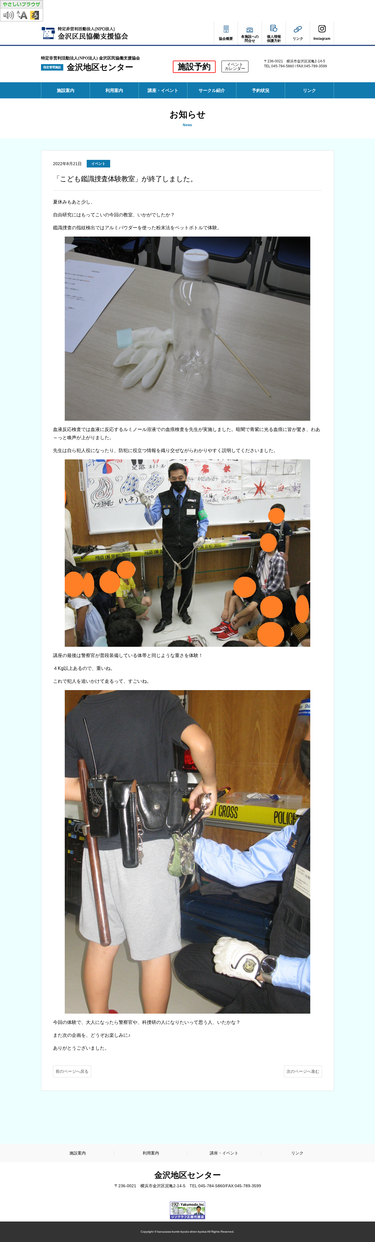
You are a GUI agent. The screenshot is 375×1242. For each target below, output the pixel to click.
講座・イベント (163, 90)
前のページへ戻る (72, 1071)
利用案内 (114, 90)
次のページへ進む (303, 1071)
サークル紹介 (212, 90)
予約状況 (263, 93)
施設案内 (65, 90)
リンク (309, 90)
